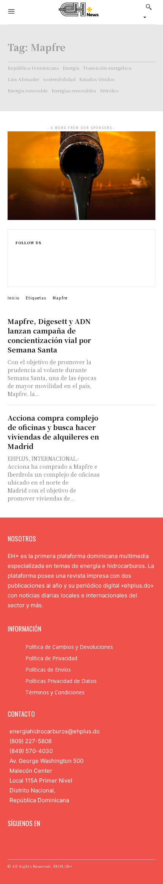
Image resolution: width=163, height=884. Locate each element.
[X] (19, 276)
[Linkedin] (19, 268)
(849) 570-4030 (31, 751)
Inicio (13, 298)
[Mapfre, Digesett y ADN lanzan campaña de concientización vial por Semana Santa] (130, 329)
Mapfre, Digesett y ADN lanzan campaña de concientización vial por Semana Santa (49, 335)
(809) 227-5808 (30, 741)
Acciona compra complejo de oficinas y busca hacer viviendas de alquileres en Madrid (53, 432)
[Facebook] (19, 252)
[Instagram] (19, 260)
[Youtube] (59, 842)
